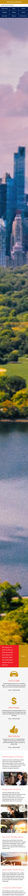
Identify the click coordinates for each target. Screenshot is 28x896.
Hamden (23, 12)
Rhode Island (5, 8)
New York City (23, 16)
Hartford (23, 8)
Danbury (14, 12)
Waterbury (4, 12)
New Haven (4, 16)
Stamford (14, 16)
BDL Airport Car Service (8, 5)
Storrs (14, 8)
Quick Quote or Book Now (14, 2)
